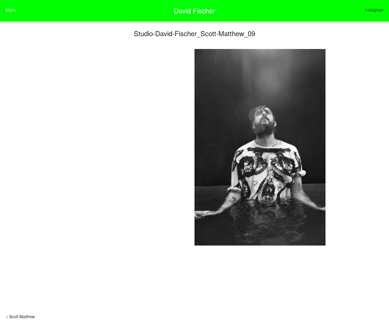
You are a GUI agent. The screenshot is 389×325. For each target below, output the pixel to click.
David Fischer (194, 10)
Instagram (374, 10)
